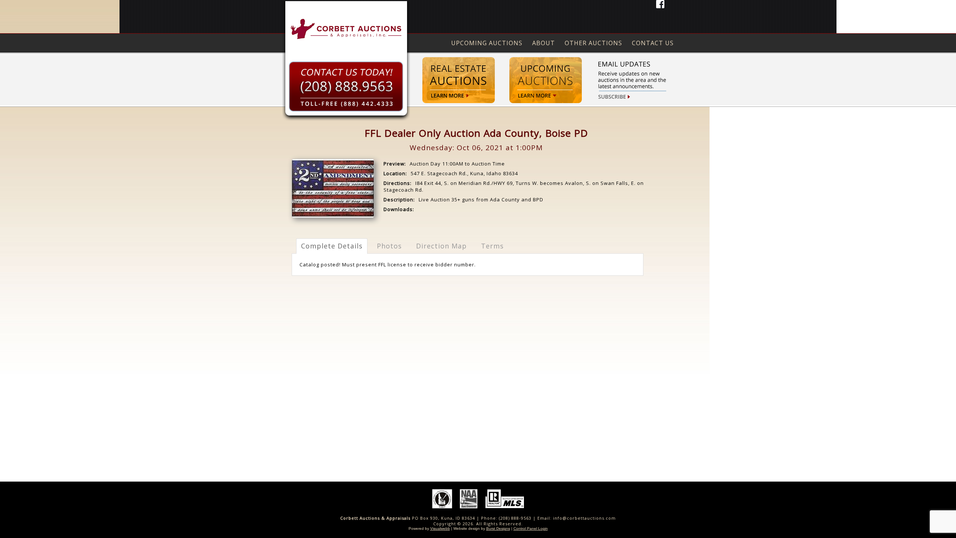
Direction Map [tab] (441, 245)
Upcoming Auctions (486, 43)
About (543, 43)
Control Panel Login (530, 528)
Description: (399, 199)
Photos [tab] (389, 245)
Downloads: (399, 209)
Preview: (395, 163)
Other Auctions (593, 43)
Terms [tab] (492, 245)
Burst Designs (498, 528)
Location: (395, 173)
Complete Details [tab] (332, 245)
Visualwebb (440, 528)
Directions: (398, 183)
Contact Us (653, 43)
